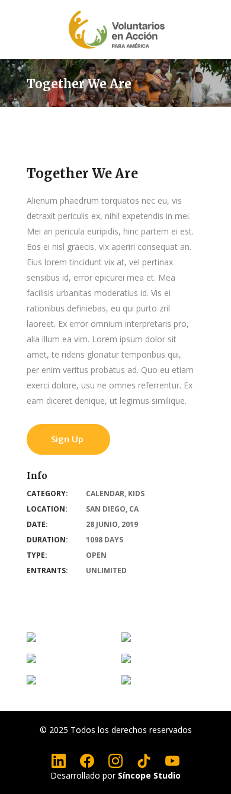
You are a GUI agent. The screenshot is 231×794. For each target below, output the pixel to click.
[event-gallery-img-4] (31, 661)
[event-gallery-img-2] (31, 682)
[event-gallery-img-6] (31, 640)
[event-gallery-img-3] (126, 661)
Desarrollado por (115, 775)
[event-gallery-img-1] (126, 682)
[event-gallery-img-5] (126, 640)
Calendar (105, 493)
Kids (136, 493)
